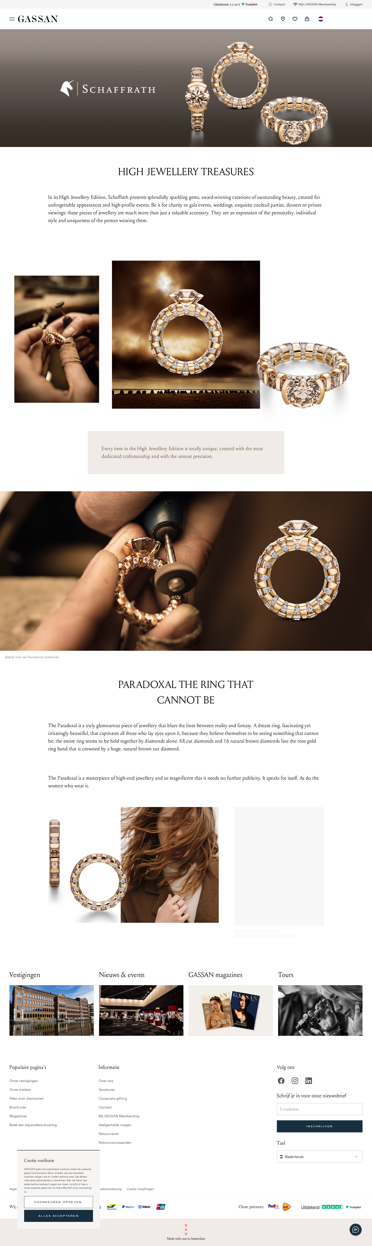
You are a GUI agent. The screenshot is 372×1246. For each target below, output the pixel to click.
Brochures (17, 1107)
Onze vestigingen (23, 1081)
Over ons (106, 1081)
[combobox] (321, 19)
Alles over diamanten (26, 1098)
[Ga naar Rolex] (346, 18)
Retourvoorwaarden (115, 1142)
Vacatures (107, 1089)
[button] (321, 19)
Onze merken (20, 1089)
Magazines (18, 1116)
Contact (105, 1107)
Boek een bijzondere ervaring (33, 1125)
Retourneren (109, 1134)
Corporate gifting (113, 1098)
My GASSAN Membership (119, 1116)
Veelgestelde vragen (115, 1125)
